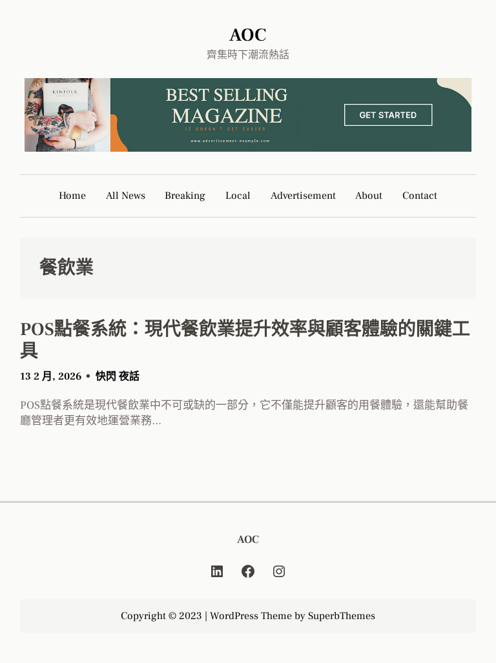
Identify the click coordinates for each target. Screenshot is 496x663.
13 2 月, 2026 (50, 376)
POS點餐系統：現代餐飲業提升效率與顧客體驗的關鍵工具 (245, 340)
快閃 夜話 (118, 376)
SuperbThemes (341, 615)
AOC (248, 34)
